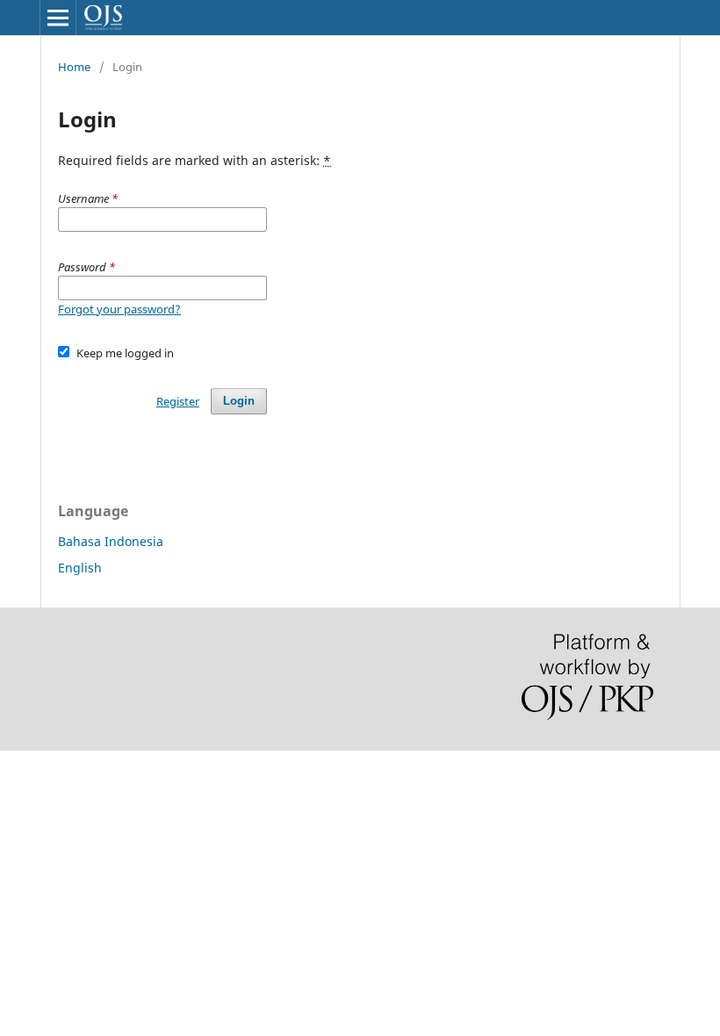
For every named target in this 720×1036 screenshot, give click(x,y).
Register (177, 401)
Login (239, 400)
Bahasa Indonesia (110, 541)
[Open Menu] (58, 17)
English (80, 567)
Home (74, 67)
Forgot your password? (119, 309)
